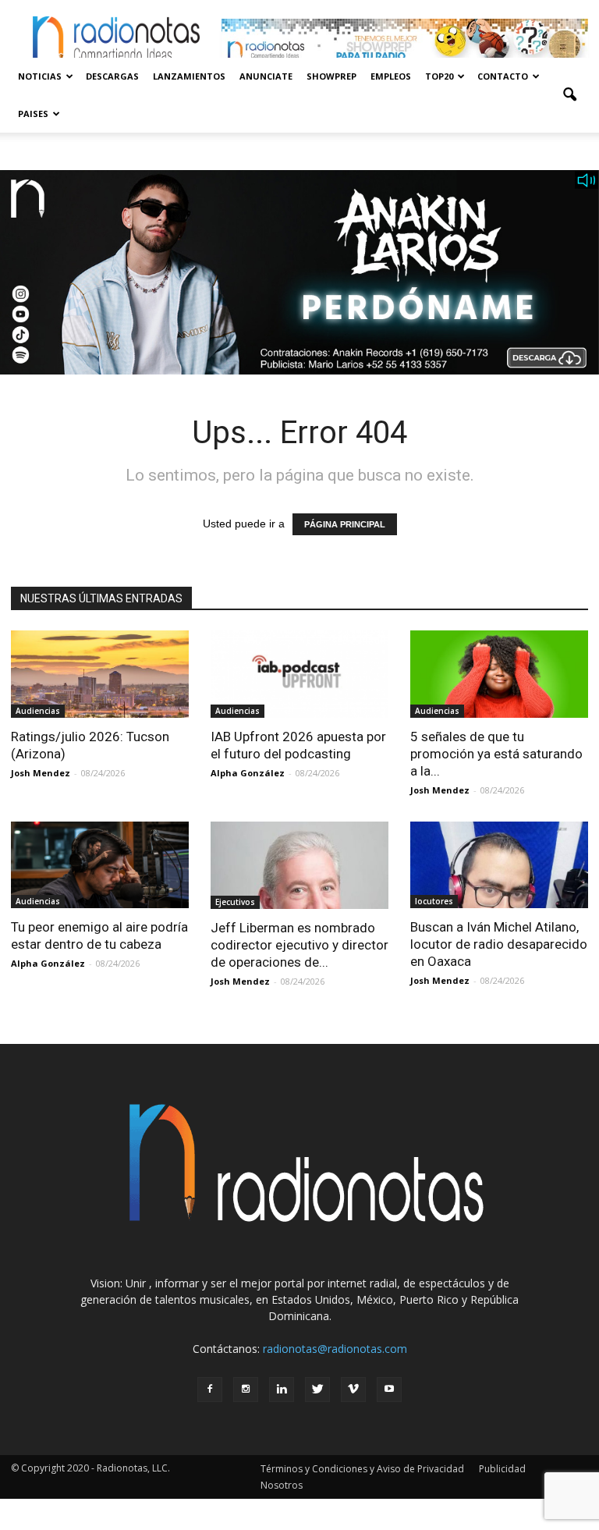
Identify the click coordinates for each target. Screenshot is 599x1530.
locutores (434, 901)
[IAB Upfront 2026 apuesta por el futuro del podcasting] (299, 674)
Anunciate (265, 76)
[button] (569, 95)
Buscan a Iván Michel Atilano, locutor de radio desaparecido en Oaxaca (498, 944)
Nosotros (282, 1485)
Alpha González (248, 773)
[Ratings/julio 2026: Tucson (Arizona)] (100, 674)
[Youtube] (389, 1389)
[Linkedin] (281, 1389)
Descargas (112, 76)
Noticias (40, 76)
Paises (33, 113)
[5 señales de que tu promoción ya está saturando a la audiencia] (499, 674)
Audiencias (38, 710)
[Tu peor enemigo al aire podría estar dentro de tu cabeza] (100, 865)
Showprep (331, 76)
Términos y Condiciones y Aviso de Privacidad (362, 1468)
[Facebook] (209, 1389)
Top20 (439, 76)
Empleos (390, 76)
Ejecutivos (235, 901)
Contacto (502, 76)
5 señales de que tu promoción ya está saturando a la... (496, 754)
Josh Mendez (40, 773)
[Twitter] (317, 1389)
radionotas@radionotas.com (335, 1348)
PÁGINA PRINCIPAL (344, 524)
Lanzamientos (189, 76)
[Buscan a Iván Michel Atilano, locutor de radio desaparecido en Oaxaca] (499, 865)
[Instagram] (245, 1389)
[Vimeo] (353, 1389)
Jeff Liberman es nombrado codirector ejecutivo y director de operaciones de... (299, 945)
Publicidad (502, 1468)
